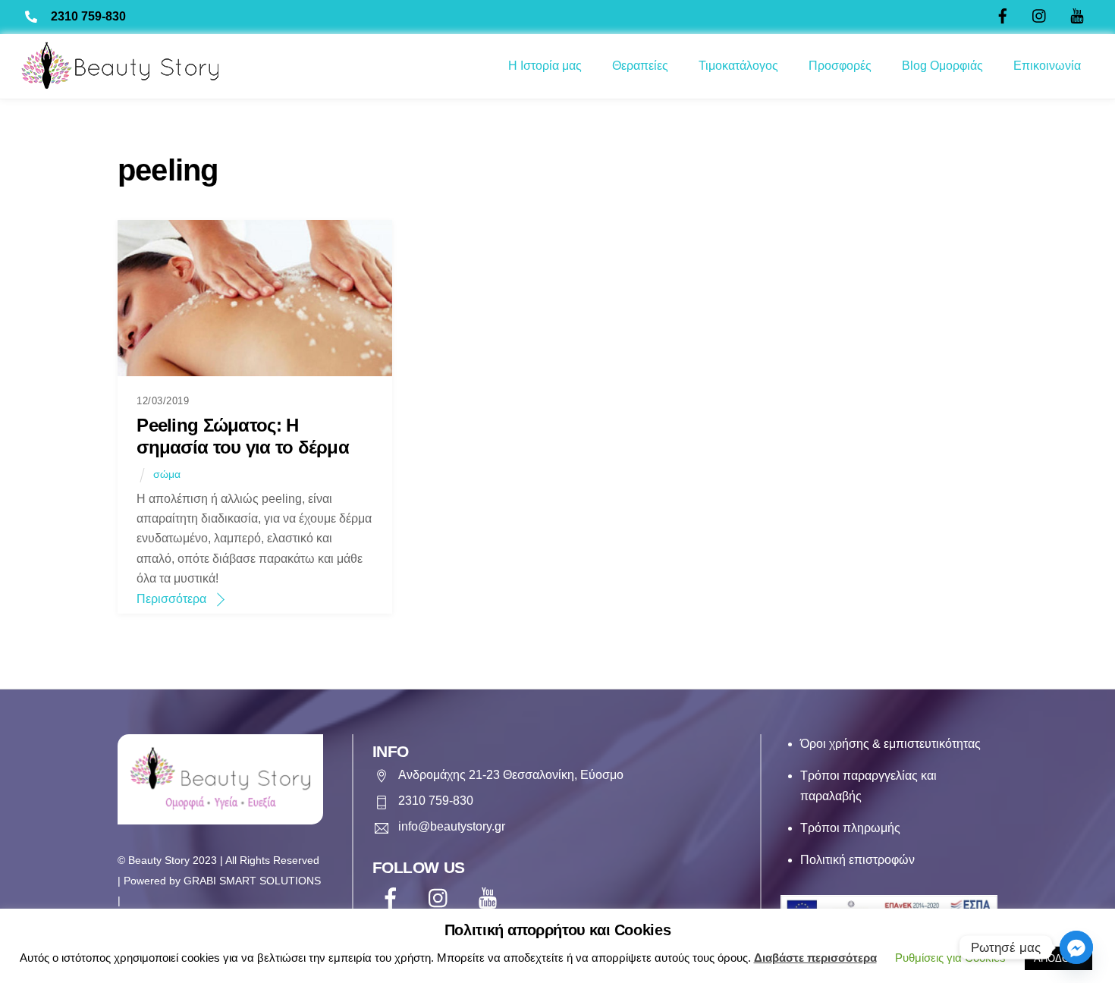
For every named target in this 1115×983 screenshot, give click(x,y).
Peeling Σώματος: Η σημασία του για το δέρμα (243, 436)
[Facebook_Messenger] (1076, 947)
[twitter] (442, 898)
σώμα (167, 474)
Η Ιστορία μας (545, 65)
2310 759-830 (88, 16)
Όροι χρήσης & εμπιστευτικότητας (890, 743)
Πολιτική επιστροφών (857, 859)
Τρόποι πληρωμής (850, 827)
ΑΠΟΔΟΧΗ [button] (1058, 958)
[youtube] (490, 898)
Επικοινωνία (1047, 65)
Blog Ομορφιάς (942, 65)
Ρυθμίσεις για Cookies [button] (950, 957)
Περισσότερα (171, 598)
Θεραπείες (640, 65)
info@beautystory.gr (451, 826)
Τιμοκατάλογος (738, 65)
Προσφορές (840, 65)
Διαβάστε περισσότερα (815, 957)
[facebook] (393, 898)
